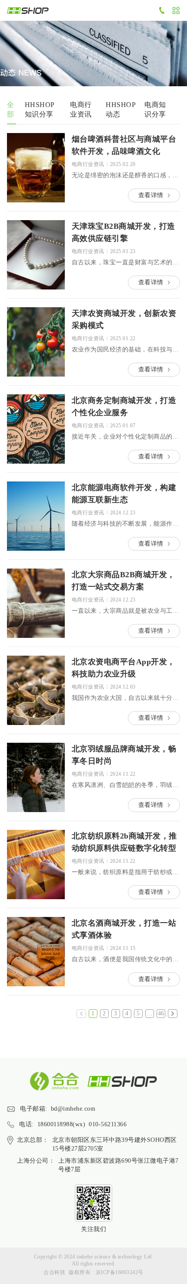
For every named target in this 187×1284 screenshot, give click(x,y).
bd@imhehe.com (73, 1108)
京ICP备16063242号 (120, 1272)
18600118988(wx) (61, 1124)
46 (161, 1013)
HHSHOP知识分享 (40, 109)
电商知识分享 (155, 109)
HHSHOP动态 (121, 109)
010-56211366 (108, 1124)
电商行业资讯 (81, 109)
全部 (10, 109)
